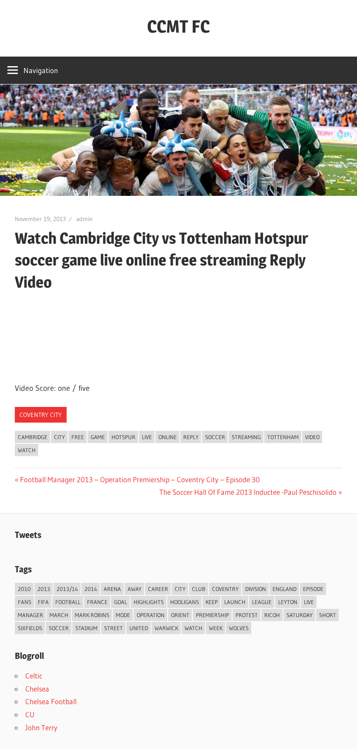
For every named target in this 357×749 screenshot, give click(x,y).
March (59, 614)
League (262, 601)
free (77, 436)
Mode (123, 614)
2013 (43, 588)
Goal (120, 601)
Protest (247, 614)
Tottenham (283, 436)
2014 (90, 588)
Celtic (33, 675)
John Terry (41, 727)
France (97, 601)
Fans (24, 601)
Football (68, 601)
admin (84, 219)
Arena (112, 588)
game (98, 436)
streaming (246, 436)
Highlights (149, 601)
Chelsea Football (51, 701)
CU (29, 714)
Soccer (215, 436)
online (167, 436)
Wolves (239, 628)
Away (134, 588)
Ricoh (272, 614)
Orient (180, 614)
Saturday (299, 614)
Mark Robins (92, 614)
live (147, 436)
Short (327, 614)
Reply (191, 436)
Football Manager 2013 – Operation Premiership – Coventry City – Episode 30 (140, 479)
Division (255, 588)
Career (158, 588)
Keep (211, 601)
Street (113, 628)
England (284, 588)
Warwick (166, 628)
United (138, 628)
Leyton (287, 601)
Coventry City (41, 415)
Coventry (225, 588)
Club (198, 588)
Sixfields (30, 628)
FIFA (43, 601)
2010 (24, 588)
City (59, 436)
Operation (151, 614)
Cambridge (32, 436)
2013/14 (67, 588)
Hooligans (184, 601)
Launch (235, 601)
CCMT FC (178, 26)
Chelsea (37, 688)
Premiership (212, 614)
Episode (313, 588)
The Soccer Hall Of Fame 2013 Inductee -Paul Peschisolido (248, 492)
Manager (30, 614)
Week (215, 628)
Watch (27, 450)
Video (312, 436)
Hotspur (123, 436)
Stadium (86, 628)
